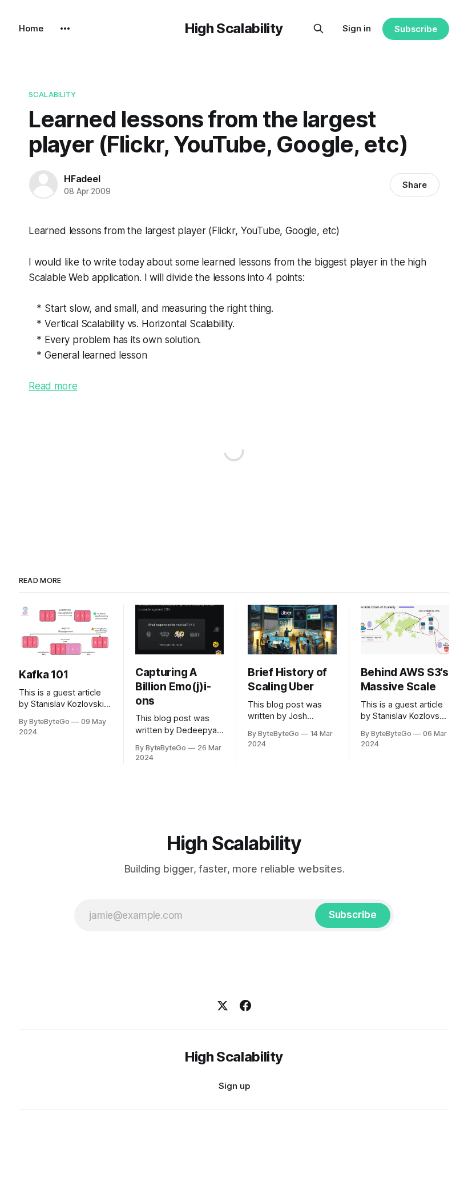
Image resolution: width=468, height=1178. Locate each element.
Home (31, 28)
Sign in (356, 28)
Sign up (234, 1085)
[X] (222, 1005)
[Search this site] (318, 28)
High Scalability (234, 28)
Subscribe (415, 28)
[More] (65, 28)
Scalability (52, 94)
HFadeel (82, 178)
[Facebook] (245, 1005)
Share (414, 184)
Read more (53, 386)
